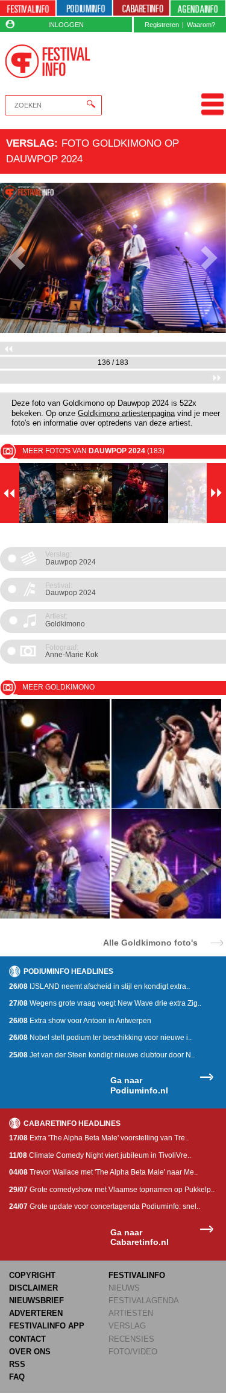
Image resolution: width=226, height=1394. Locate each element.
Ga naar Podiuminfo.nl (139, 1085)
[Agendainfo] (198, 8)
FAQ (17, 1376)
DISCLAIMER (33, 1287)
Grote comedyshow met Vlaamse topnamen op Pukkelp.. (112, 1189)
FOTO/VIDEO (132, 1351)
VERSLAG (127, 1325)
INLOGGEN (66, 24)
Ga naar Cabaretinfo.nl (139, 1237)
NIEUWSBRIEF (36, 1300)
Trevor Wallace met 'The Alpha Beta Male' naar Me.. (103, 1172)
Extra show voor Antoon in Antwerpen (80, 1020)
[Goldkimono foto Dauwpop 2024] (55, 916)
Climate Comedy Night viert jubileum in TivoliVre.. (100, 1155)
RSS (17, 1364)
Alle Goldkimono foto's (150, 942)
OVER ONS (30, 1351)
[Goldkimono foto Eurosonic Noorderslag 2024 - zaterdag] (166, 806)
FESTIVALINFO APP (46, 1325)
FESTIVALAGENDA (143, 1300)
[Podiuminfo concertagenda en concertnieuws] (84, 8)
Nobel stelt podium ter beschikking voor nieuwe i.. (100, 1037)
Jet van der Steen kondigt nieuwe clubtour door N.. (102, 1055)
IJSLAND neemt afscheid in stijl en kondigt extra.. (99, 986)
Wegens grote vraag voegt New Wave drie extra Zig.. (105, 1003)
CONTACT (27, 1339)
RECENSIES (131, 1339)
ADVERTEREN (36, 1313)
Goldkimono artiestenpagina (126, 413)
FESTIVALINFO (136, 1275)
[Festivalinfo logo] (48, 61)
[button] (17, 258)
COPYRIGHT (32, 1275)
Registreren (162, 24)
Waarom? (201, 24)
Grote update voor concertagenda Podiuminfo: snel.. (104, 1206)
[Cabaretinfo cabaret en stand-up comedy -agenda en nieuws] (141, 8)
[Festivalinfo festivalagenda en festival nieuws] (27, 8)
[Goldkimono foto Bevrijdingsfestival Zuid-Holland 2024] (55, 806)
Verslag (30, 143)
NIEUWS (124, 1287)
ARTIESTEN (130, 1313)
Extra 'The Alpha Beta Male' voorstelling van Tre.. (99, 1138)
